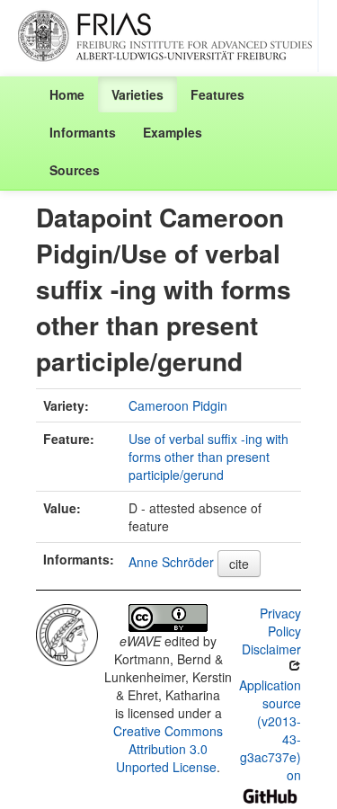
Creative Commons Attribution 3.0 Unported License (168, 749)
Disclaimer (271, 649)
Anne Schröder (171, 562)
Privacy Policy (280, 622)
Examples (172, 132)
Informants (82, 132)
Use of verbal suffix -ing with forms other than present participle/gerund (208, 457)
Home (66, 94)
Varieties (137, 94)
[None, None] (67, 633)
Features (217, 94)
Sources (74, 170)
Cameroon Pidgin (178, 405)
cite (239, 564)
